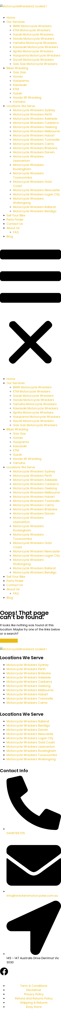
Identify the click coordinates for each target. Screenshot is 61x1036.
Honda (18, 76)
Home (11, 18)
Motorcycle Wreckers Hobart (34, 135)
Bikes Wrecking (17, 68)
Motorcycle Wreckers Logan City (36, 194)
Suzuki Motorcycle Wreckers (33, 34)
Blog (10, 236)
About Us (13, 228)
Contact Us (15, 224)
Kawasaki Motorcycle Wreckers (35, 47)
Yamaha (19, 102)
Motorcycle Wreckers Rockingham (28, 167)
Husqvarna (21, 81)
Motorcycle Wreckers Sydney (34, 110)
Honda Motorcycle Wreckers (33, 39)
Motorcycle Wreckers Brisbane (35, 148)
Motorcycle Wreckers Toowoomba (28, 175)
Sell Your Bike (16, 215)
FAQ (16, 232)
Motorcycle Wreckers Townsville (36, 140)
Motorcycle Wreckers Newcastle (36, 190)
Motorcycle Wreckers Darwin (33, 152)
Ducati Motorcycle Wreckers (33, 60)
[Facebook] (4, 971)
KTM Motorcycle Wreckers (31, 30)
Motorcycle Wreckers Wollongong (28, 200)
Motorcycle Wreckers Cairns (33, 144)
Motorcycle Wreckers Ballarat (34, 207)
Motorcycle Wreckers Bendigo (34, 211)
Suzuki (17, 93)
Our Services (16, 22)
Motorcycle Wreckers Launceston (28, 158)
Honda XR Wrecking (27, 97)
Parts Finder (15, 220)
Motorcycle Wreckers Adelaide (35, 119)
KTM (16, 89)
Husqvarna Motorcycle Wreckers (36, 55)
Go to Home (9, 641)
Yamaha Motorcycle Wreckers (35, 43)
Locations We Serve (21, 106)
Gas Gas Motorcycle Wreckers (35, 64)
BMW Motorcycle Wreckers (32, 26)
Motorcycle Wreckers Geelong (35, 127)
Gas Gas (19, 72)
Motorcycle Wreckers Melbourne (36, 131)
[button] (30, 307)
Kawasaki (20, 85)
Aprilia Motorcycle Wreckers (33, 51)
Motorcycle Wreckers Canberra (36, 123)
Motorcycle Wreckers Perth (32, 114)
